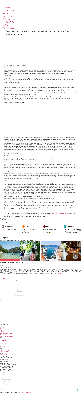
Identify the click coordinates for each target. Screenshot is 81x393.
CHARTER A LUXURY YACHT (9, 16)
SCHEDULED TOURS (10, 7)
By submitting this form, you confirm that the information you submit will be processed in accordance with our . (31, 273)
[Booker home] (40, 2)
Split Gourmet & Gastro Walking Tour (60, 213)
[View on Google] (3, 226)
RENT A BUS (6, 15)
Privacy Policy (58, 273)
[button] (1, 230)
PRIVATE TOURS (9, 9)
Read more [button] (66, 233)
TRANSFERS (5, 12)
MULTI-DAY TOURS (9, 10)
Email (1, 265)
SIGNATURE (5, 13)
